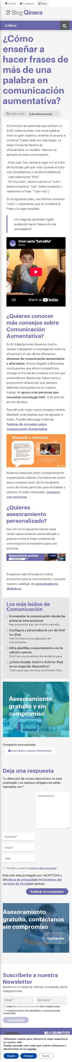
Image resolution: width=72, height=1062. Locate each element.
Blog (44, 3)
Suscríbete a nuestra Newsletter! (31, 750)
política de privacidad (27, 1006)
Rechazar (28, 1055)
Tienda (12, 3)
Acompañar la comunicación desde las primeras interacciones (37, 618)
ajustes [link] (32, 1049)
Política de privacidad (42, 868)
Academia (28, 3)
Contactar (55, 938)
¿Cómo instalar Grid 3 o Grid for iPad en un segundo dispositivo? (36, 664)
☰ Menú (10, 25)
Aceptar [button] (11, 1055)
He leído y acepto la (32, 868)
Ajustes (46, 1055)
